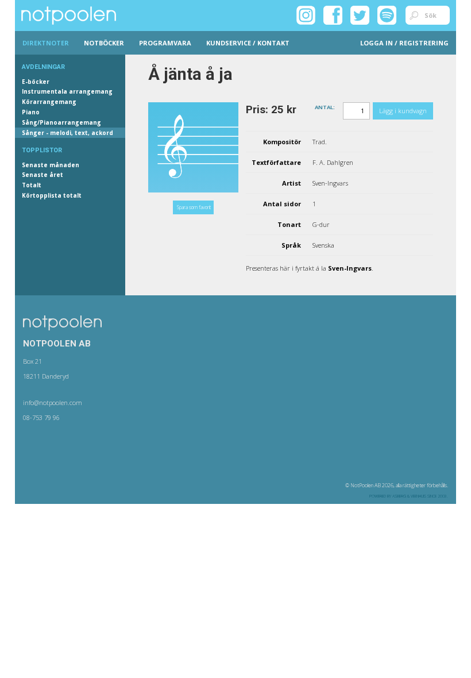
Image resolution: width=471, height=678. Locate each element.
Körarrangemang (49, 102)
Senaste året (42, 175)
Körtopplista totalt (52, 195)
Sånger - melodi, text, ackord (67, 133)
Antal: (325, 106)
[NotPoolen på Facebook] (332, 14)
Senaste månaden (50, 165)
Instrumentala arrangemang (67, 91)
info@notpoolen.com (52, 402)
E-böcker (35, 82)
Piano (31, 112)
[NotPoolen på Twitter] (359, 14)
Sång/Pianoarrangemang (61, 122)
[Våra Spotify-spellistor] (386, 14)
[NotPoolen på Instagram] (305, 14)
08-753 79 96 (41, 417)
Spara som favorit (194, 207)
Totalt (31, 185)
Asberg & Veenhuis (409, 496)
